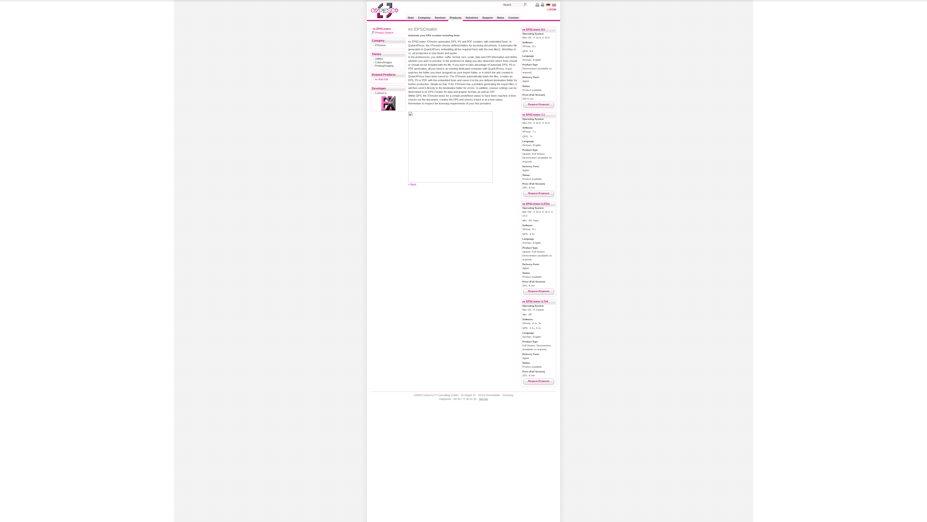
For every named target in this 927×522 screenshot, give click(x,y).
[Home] (384, 17)
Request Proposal (538, 104)
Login (552, 9)
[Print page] (536, 4)
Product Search (384, 32)
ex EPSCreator (382, 28)
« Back (412, 184)
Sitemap (483, 399)
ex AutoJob (381, 79)
